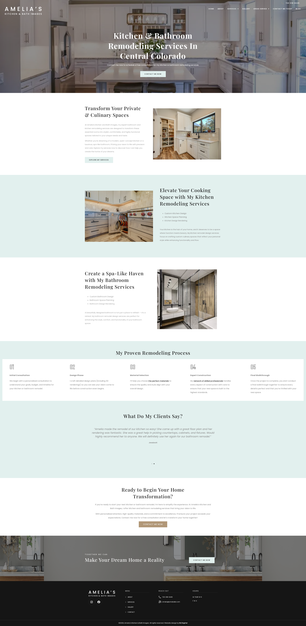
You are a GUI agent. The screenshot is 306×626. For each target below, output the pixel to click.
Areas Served (260, 9)
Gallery (246, 9)
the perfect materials (158, 381)
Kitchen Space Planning (176, 217)
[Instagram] (91, 602)
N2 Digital (183, 623)
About (221, 9)
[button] (233, 8)
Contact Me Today (282, 9)
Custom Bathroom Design (102, 296)
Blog (298, 9)
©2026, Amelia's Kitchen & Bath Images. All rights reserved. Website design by (149, 623)
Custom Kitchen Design (175, 213)
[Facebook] (99, 602)
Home (211, 9)
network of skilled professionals (208, 381)
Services (231, 9)
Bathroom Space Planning (102, 300)
